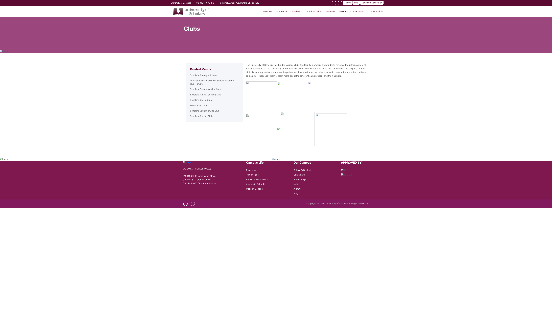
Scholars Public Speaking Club (205, 94)
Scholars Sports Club (201, 100)
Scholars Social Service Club (204, 110)
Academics (281, 11)
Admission (297, 11)
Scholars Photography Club (204, 75)
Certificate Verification (372, 2)
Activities (330, 11)
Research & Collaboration (352, 11)
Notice (297, 184)
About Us (267, 11)
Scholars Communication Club (205, 89)
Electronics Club (198, 105)
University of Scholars (181, 3)
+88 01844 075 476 (204, 3)
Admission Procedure (257, 179)
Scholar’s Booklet (302, 170)
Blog (296, 193)
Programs (251, 170)
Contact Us (299, 174)
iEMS (356, 2)
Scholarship (300, 179)
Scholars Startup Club (201, 116)
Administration (314, 11)
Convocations (377, 11)
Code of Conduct (254, 188)
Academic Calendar (256, 184)
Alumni (347, 2)
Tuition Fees (252, 174)
